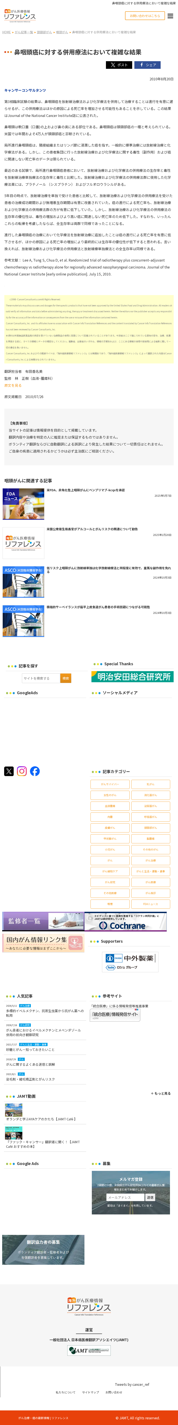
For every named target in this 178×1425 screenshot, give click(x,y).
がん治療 (150, 860)
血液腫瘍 (110, 806)
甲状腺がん (110, 838)
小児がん (110, 849)
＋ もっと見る (161, 1093)
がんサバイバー (110, 784)
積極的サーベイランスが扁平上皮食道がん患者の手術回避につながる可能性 (98, 607)
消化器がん (150, 795)
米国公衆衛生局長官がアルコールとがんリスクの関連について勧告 (92, 529)
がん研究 (110, 882)
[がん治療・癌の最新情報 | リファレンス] (20, 15)
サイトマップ (90, 1392)
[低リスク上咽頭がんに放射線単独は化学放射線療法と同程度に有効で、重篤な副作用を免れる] (23, 582)
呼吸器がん (150, 817)
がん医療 (150, 882)
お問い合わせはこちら (145, 16)
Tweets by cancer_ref (132, 1384)
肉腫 (110, 817)
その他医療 (110, 893)
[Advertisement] (40, 730)
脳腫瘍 (151, 838)
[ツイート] (119, 65)
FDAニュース (150, 904)
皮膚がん (110, 827)
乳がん (151, 784)
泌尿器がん (150, 806)
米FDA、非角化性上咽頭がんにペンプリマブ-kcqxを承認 (86, 490)
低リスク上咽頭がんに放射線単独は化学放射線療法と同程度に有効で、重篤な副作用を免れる (109, 570)
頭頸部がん (150, 827)
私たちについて (66, 1392)
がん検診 (150, 893)
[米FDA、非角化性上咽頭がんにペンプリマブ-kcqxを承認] (23, 504)
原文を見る (13, 385)
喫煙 (110, 904)
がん (110, 860)
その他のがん (150, 849)
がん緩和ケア (110, 871)
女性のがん (110, 795)
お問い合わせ (113, 1392)
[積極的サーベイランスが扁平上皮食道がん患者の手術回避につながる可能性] (23, 621)
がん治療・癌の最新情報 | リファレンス (43, 1418)
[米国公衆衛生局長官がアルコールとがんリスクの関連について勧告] (23, 543)
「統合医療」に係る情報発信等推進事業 (119, 1006)
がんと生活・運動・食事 (150, 871)
